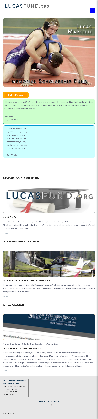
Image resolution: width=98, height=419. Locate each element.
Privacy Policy (53, 401)
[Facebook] (51, 404)
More (6, 233)
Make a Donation (15, 95)
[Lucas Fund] (27, 5)
